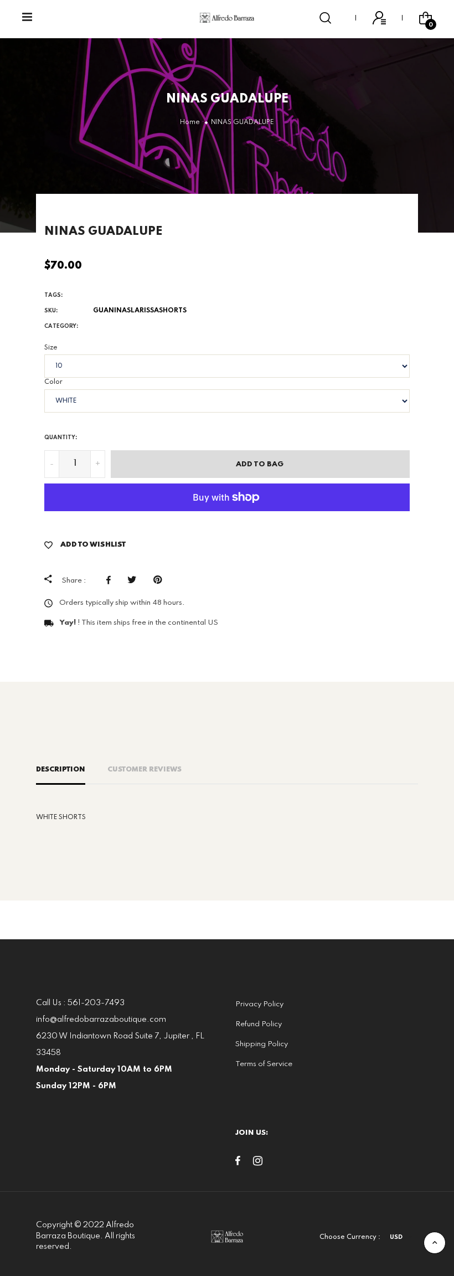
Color (53, 382)
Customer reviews (144, 769)
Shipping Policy (261, 1044)
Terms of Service (263, 1064)
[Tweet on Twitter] (134, 580)
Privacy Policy (259, 1004)
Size (51, 347)
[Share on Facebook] (111, 580)
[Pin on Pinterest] (160, 580)
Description (60, 769)
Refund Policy (258, 1024)
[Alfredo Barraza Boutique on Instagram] (257, 1163)
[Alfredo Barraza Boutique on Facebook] (237, 1163)
